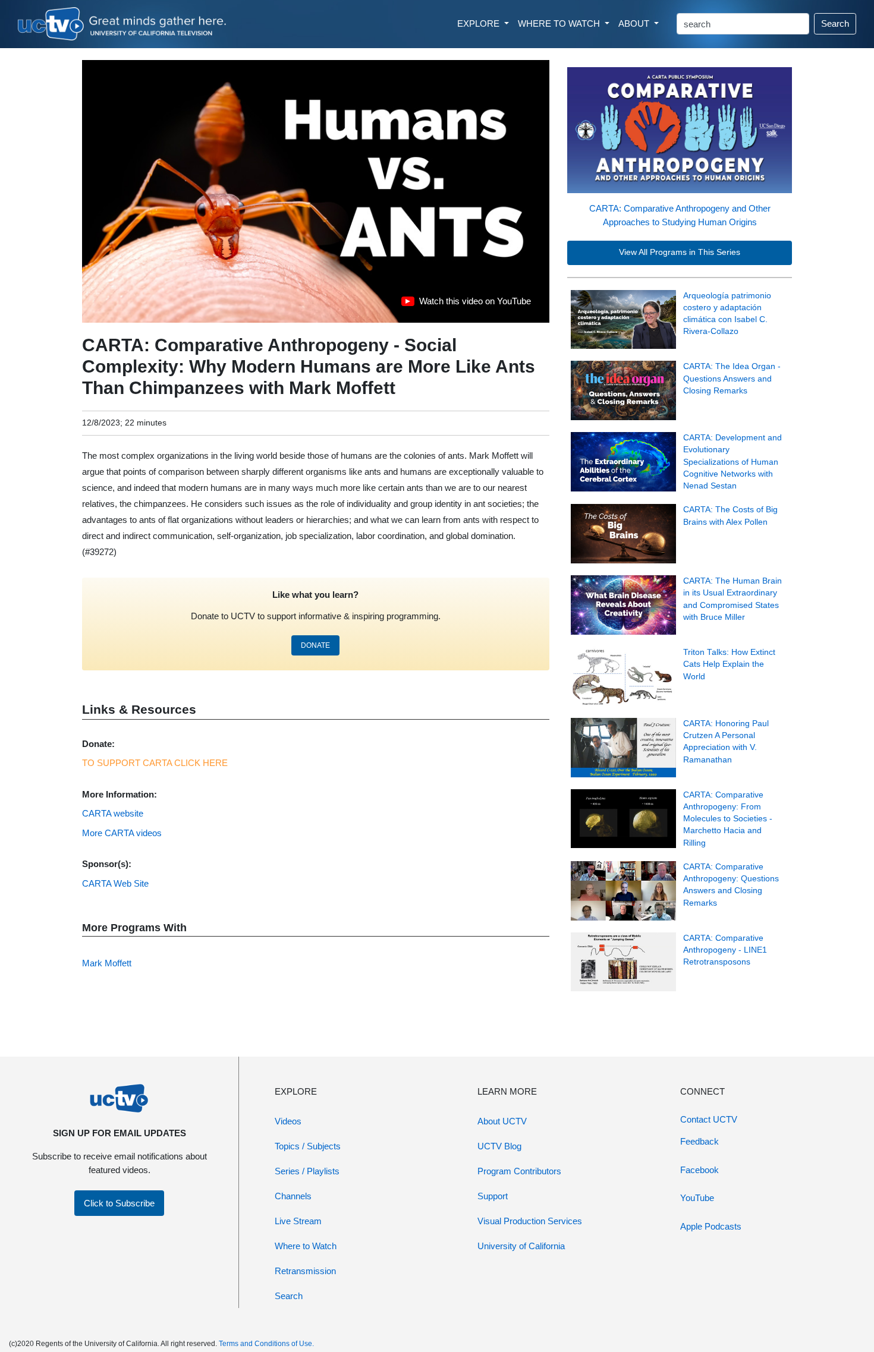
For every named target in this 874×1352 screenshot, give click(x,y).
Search (835, 23)
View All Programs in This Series (679, 252)
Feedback (699, 1141)
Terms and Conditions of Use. (266, 1344)
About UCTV (502, 1121)
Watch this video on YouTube (466, 304)
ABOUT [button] (635, 23)
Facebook (699, 1170)
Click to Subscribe (119, 1203)
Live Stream (298, 1221)
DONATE (315, 645)
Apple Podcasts (710, 1226)
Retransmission (305, 1271)
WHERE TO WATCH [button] (560, 23)
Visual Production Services (529, 1221)
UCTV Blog (499, 1146)
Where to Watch (306, 1246)
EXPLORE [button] (479, 23)
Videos (288, 1121)
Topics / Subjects (308, 1146)
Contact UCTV (708, 1119)
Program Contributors (519, 1171)
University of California (521, 1246)
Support (492, 1196)
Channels (293, 1196)
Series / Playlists (307, 1171)
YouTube (697, 1198)
